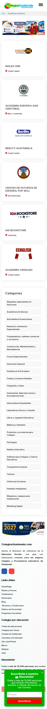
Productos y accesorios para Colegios (20, 433)
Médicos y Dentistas (16, 425)
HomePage (7, 586)
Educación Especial (16, 364)
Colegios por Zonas (10, 630)
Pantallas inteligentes (16, 489)
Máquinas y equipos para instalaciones (18, 497)
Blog (4, 602)
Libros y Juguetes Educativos (20, 417)
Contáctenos (7, 594)
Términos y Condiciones (13, 605)
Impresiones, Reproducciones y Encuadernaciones (21, 394)
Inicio (3, 13)
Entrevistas (7, 598)
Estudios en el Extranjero (18, 371)
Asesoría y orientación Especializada (17, 327)
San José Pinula (9, 641)
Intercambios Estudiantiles (19, 403)
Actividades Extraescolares (19, 319)
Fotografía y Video (15, 386)
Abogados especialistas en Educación (19, 303)
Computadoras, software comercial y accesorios (23, 338)
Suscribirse (24, 701)
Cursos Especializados (17, 356)
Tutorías (10, 474)
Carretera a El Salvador (12, 638)
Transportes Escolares (17, 467)
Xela (4, 653)
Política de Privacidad (11, 609)
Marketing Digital (14, 506)
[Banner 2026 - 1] (23, 28)
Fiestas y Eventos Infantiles (19, 378)
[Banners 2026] (23, 529)
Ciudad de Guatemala (12, 634)
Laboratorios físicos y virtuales (21, 410)
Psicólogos (12, 442)
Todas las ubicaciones (12, 626)
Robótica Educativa (15, 449)
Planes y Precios (9, 590)
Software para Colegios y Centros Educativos (22, 458)
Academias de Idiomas (17, 312)
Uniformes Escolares (16, 481)
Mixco (4, 645)
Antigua (5, 649)
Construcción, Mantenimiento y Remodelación (21, 348)
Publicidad (40, 33)
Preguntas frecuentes (11, 613)
